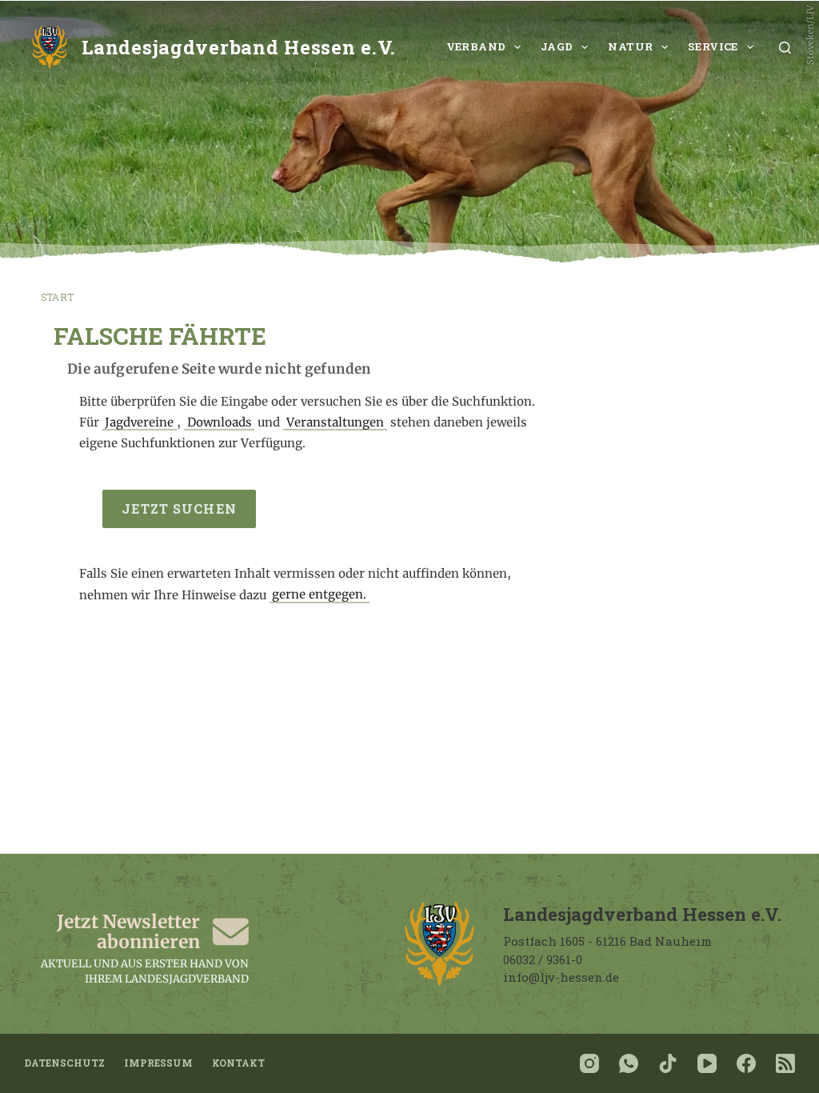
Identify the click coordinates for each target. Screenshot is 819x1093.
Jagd (557, 46)
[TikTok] (667, 1063)
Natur (630, 46)
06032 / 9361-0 (542, 959)
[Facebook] (746, 1063)
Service (713, 46)
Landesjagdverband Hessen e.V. (239, 46)
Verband (476, 46)
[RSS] (785, 1063)
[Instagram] (589, 1063)
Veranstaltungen (335, 422)
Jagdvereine (139, 422)
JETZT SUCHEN (179, 508)
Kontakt (238, 1063)
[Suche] (785, 48)
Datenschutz (64, 1063)
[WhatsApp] (628, 1063)
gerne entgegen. (319, 595)
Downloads (219, 422)
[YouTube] (707, 1063)
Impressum (158, 1063)
